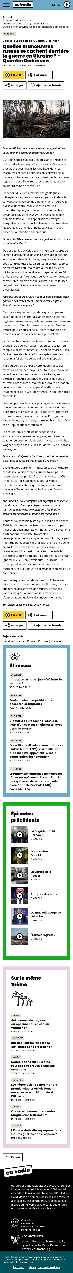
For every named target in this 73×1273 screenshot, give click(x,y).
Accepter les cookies (44, 1267)
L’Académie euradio (32, 1226)
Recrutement (28, 1223)
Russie (31, 641)
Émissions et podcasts (17, 20)
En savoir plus (24, 1262)
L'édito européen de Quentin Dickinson (27, 23)
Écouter (16, 75)
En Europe (9, 34)
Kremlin (56, 641)
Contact (25, 1220)
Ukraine (8, 641)
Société (17, 1125)
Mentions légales (30, 1229)
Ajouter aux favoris (48, 85)
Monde (16, 1015)
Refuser (18, 1267)
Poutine (43, 641)
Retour (15, 1157)
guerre (20, 641)
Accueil (7, 17)
